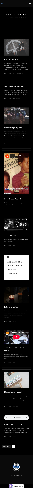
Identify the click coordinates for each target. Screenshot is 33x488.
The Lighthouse (11, 235)
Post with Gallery (11, 59)
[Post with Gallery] (16, 47)
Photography (19, 73)
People (14, 73)
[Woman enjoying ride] (16, 116)
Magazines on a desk (13, 392)
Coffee (14, 321)
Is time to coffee (11, 307)
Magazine (15, 406)
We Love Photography (14, 86)
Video (14, 246)
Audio (14, 209)
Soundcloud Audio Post (14, 199)
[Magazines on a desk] (16, 380)
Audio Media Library (13, 424)
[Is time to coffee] (16, 295)
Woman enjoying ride (13, 127)
